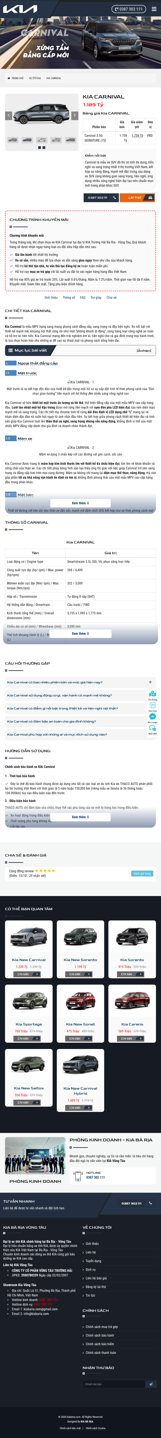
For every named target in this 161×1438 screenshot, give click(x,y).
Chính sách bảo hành (100, 1335)
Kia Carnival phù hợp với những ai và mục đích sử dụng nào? (57, 735)
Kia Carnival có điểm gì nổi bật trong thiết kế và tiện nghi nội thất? (62, 708)
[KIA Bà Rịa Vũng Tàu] (24, 9)
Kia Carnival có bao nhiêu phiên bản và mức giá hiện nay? (55, 682)
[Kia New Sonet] (80, 1000)
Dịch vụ (91, 1270)
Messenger (152, 722)
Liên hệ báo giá (96, 1278)
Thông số (69, 298)
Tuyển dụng (93, 1261)
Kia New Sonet (80, 1024)
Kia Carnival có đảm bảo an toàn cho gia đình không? (51, 722)
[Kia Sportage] (29, 1000)
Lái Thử (135, 197)
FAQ (83, 298)
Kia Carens (132, 1024)
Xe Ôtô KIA (35, 78)
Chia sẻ (111, 298)
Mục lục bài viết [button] (83, 350)
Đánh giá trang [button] (142, 873)
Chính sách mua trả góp (102, 1327)
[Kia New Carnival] (29, 936)
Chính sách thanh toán (101, 1353)
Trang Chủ (17, 78)
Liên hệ (91, 1252)
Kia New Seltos (29, 1088)
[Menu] (154, 9)
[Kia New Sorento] (80, 936)
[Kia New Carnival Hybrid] (80, 1065)
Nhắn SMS (152, 734)
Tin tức (90, 1295)
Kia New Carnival (29, 960)
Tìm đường (152, 699)
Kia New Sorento (80, 960)
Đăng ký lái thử (96, 1287)
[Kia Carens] (132, 1000)
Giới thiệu (51, 298)
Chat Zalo (153, 711)
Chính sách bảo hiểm (100, 1344)
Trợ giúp (96, 298)
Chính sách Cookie (95, 1428)
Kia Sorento (132, 960)
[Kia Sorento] (132, 936)
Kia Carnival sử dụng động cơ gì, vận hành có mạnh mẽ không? (59, 695)
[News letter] (151, 1384)
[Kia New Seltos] (29, 1065)
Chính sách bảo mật (70, 1428)
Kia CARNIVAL (54, 78)
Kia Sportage (29, 1024)
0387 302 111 (97, 197)
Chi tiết (23, 974)
